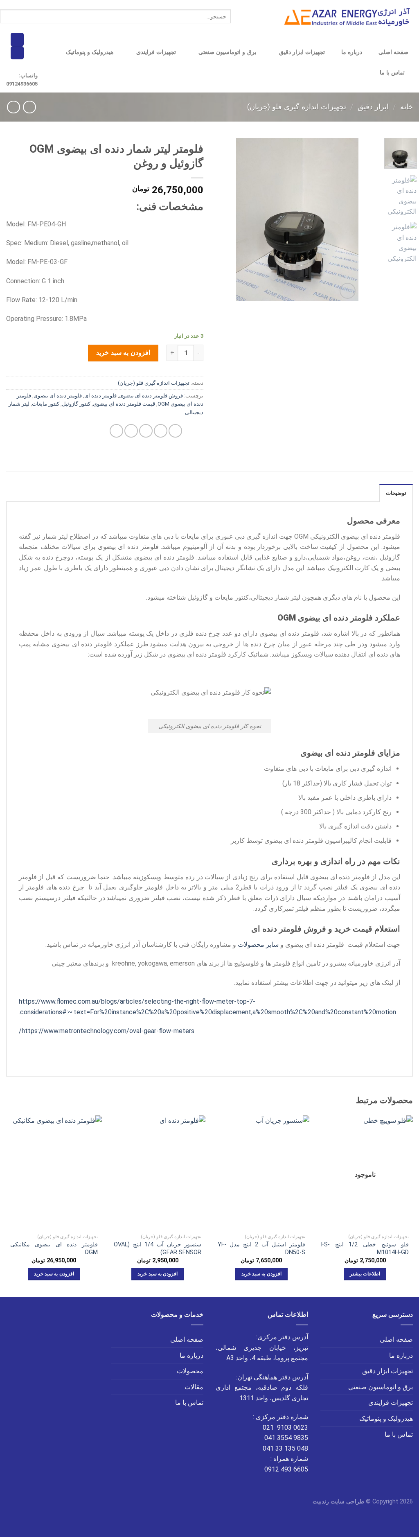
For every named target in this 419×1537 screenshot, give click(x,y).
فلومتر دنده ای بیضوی (58, 396)
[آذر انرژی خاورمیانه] (348, 16)
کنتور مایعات (45, 404)
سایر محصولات (258, 944)
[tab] (396, 492)
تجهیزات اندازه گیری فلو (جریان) (296, 106)
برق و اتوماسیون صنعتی (227, 52)
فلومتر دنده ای (100, 396)
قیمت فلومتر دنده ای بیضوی (124, 404)
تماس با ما (392, 72)
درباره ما (351, 52)
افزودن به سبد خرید (123, 353)
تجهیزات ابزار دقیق (302, 52)
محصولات (190, 1371)
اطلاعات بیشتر (365, 1274)
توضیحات (396, 493)
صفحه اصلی (393, 52)
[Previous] (345, 219)
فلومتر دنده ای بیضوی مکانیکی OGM (54, 1248)
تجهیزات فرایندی (156, 52)
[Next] (243, 219)
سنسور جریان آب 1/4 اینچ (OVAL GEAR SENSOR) (157, 1248)
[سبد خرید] (17, 39)
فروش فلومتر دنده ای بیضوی (151, 396)
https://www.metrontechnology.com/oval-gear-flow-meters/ (106, 1031)
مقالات (194, 1387)
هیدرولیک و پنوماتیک (90, 52)
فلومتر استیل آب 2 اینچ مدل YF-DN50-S (261, 1248)
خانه (406, 106)
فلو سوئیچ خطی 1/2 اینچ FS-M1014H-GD (365, 1248)
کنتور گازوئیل (76, 404)
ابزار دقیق (373, 106)
